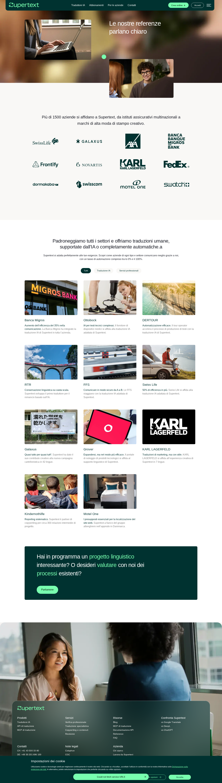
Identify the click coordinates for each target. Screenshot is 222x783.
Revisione (70, 734)
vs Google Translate (171, 722)
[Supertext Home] (30, 708)
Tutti (86, 270)
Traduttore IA (78, 5)
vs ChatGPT (167, 730)
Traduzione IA (103, 270)
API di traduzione (25, 726)
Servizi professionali (128, 270)
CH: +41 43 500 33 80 (28, 750)
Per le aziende (115, 5)
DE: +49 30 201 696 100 (29, 754)
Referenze (118, 734)
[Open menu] (209, 5)
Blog (115, 722)
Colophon (70, 750)
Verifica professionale (75, 722)
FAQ (115, 738)
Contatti (132, 5)
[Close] (145, 777)
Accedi (197, 5)
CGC (67, 754)
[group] (178, 5)
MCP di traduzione (26, 730)
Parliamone (47, 589)
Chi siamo (118, 750)
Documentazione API (123, 730)
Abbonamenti (96, 5)
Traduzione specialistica (77, 726)
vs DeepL (166, 726)
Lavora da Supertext (123, 754)
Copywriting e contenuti (76, 730)
